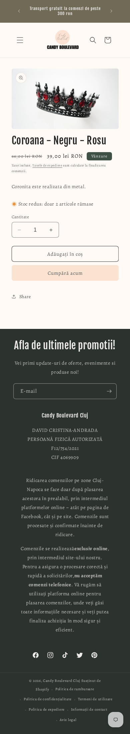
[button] (20, 40)
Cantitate (20, 217)
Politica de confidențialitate (48, 699)
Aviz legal (68, 719)
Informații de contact (89, 709)
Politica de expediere (47, 709)
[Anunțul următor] (111, 11)
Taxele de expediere (47, 165)
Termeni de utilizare (95, 699)
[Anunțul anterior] (19, 11)
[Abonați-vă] (109, 391)
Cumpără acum (65, 273)
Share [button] (25, 296)
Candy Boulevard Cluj (61, 680)
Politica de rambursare (74, 689)
